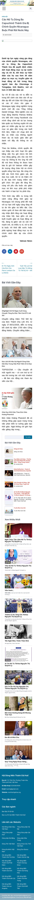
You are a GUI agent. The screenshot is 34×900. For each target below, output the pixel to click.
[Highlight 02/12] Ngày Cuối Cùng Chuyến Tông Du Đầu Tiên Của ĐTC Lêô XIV (16, 313)
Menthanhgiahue (9, 897)
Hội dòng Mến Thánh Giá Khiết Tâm (22, 886)
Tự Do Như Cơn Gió (20, 508)
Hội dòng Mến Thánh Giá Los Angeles (7, 886)
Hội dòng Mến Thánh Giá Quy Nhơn (22, 863)
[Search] (30, 8)
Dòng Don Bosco (22, 849)
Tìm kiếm (28, 437)
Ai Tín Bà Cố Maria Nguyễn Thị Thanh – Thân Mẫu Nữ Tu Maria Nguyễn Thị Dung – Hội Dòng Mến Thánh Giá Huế (22, 495)
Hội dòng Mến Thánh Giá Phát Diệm (7, 863)
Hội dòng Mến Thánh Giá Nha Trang (22, 878)
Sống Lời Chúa (18, 449)
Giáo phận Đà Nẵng (8, 838)
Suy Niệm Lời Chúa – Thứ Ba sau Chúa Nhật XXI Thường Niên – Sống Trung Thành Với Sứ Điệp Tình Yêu (22, 461)
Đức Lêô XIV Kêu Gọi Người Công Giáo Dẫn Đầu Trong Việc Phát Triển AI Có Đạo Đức (17, 364)
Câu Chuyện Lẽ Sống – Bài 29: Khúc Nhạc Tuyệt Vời (22, 483)
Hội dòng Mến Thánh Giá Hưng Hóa (22, 871)
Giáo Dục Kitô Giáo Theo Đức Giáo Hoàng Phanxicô (14, 413)
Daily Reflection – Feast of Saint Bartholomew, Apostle (22, 470)
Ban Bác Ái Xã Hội (8, 811)
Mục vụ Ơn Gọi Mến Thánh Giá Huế (13, 815)
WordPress (27, 897)
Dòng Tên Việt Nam (8, 844)
